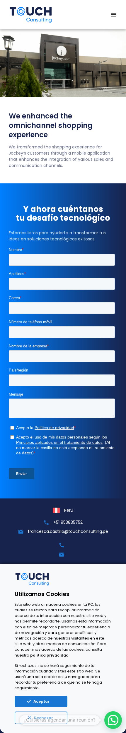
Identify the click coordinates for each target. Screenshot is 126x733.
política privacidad (49, 655)
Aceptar (41, 701)
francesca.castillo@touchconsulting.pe (68, 531)
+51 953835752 (68, 522)
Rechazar (43, 717)
